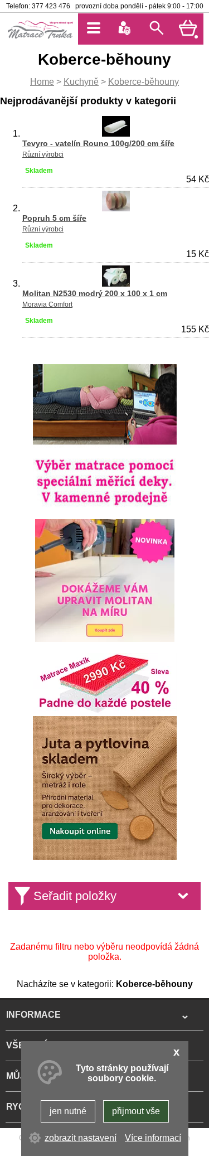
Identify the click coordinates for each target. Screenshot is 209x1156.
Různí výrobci (43, 154)
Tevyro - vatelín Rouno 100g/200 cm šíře (98, 143)
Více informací (153, 1138)
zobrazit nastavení (80, 1138)
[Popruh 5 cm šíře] (116, 208)
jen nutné (68, 1111)
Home (42, 81)
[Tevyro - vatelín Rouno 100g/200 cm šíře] (116, 133)
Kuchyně (81, 81)
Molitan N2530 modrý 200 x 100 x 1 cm (94, 293)
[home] (40, 37)
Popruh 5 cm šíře (54, 218)
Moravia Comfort (47, 304)
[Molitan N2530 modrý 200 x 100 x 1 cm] (116, 283)
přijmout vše (136, 1111)
